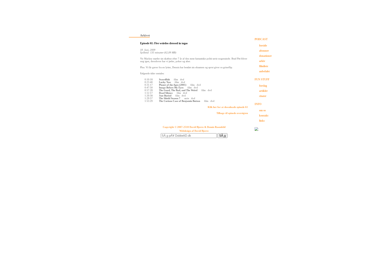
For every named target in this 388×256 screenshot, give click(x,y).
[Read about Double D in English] (256, 129)
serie (186, 98)
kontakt (263, 115)
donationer (265, 55)
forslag (263, 85)
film (176, 79)
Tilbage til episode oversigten (232, 113)
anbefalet (264, 71)
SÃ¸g (222, 135)
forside (263, 45)
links (262, 120)
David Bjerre (201, 130)
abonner (264, 50)
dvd (182, 79)
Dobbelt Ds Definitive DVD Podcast (194, 15)
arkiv (262, 61)
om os (262, 110)
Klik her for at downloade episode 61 (228, 107)
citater (262, 96)
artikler (263, 90)
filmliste (263, 66)
